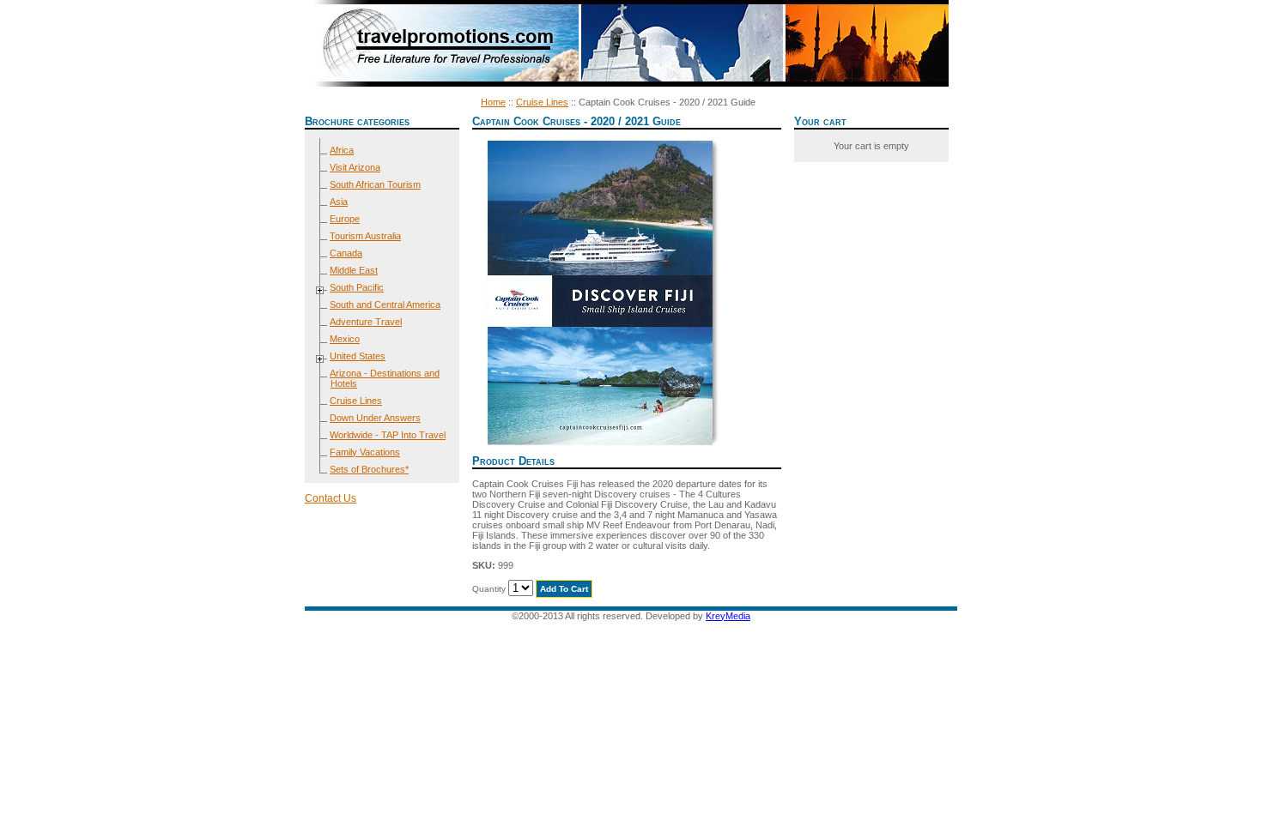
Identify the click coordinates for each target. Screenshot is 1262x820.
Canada (346, 253)
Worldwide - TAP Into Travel (388, 435)
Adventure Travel (366, 322)
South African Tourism (375, 184)
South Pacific (357, 287)
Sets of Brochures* (369, 469)
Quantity (489, 589)
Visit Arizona (355, 167)
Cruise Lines (542, 102)
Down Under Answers (375, 418)
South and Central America (385, 304)
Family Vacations (365, 452)
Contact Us (330, 498)
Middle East (354, 270)
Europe (345, 219)
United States (357, 356)
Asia (339, 201)
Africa (342, 150)
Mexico (345, 339)
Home (493, 102)
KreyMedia (728, 616)
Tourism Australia (365, 236)
